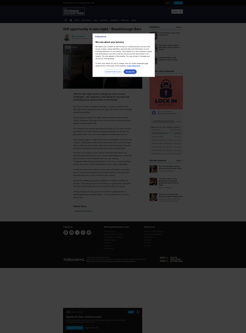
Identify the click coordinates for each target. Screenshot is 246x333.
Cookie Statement (133, 66)
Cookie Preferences (113, 72)
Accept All (130, 72)
